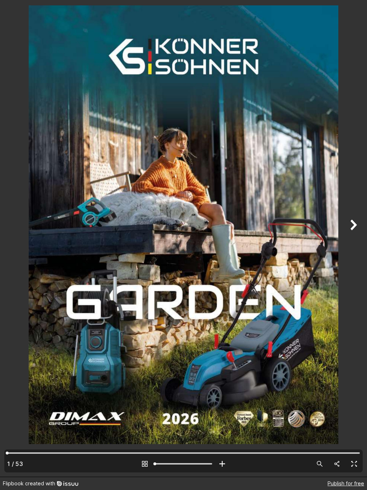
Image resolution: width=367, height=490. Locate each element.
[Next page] (352, 238)
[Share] (337, 464)
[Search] (320, 464)
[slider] (183, 463)
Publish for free (346, 483)
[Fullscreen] (354, 464)
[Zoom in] (222, 464)
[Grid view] (145, 464)
